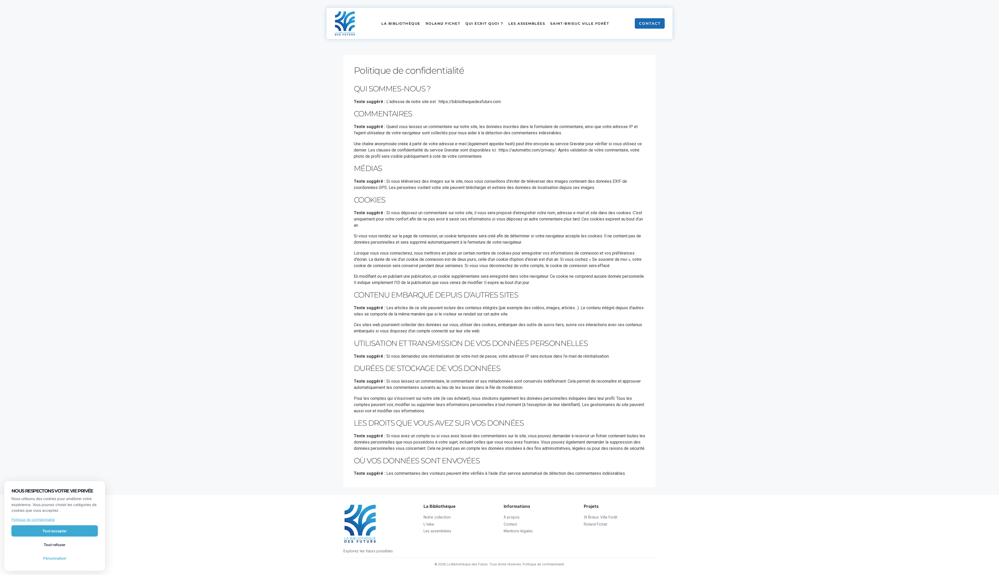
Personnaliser (54, 558)
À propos (512, 517)
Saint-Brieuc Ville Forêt (579, 23)
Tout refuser (55, 544)
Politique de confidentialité (543, 564)
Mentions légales (518, 531)
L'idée (429, 524)
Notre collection (437, 517)
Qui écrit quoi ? (484, 23)
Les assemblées (526, 23)
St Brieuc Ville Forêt (600, 517)
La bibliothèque (400, 23)
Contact (650, 23)
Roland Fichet (443, 23)
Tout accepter (54, 531)
